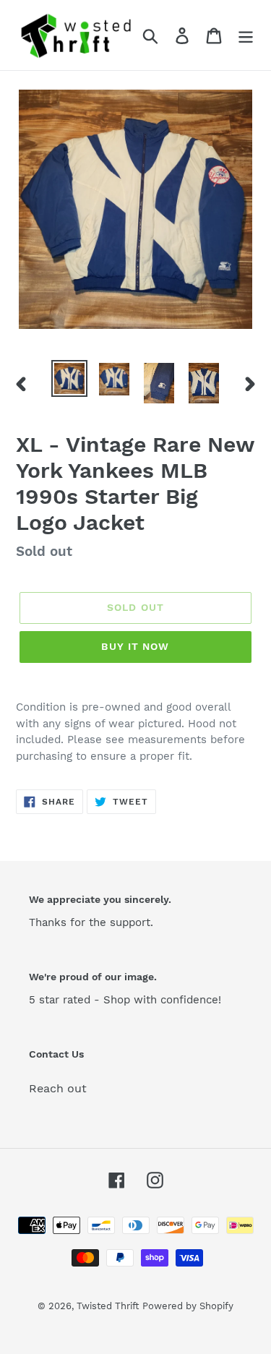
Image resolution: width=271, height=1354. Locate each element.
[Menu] (246, 35)
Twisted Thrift (108, 1306)
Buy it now (135, 646)
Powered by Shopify (187, 1306)
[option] (69, 378)
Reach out (58, 1088)
